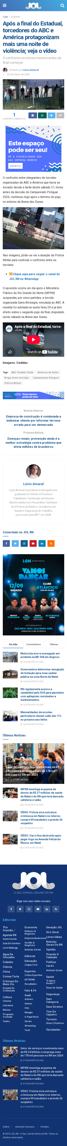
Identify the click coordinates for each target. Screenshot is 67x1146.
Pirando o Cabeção (52, 956)
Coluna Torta (11, 976)
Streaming (30, 1025)
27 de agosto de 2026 (17, 780)
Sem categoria (52, 1000)
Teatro (6, 1021)
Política (51, 962)
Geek (28, 995)
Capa (5, 17)
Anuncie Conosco (24, 1126)
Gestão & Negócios (30, 944)
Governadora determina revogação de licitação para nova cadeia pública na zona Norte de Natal (42, 673)
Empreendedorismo (35, 938)
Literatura (8, 1005)
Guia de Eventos (11, 943)
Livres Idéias (54, 936)
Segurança (53, 994)
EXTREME (30, 979)
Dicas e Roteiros (55, 1023)
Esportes (15, 17)
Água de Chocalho (9, 956)
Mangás (29, 1012)
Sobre (6, 1126)
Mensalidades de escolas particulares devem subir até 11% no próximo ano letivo (40, 716)
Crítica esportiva (33, 975)
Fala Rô (50, 966)
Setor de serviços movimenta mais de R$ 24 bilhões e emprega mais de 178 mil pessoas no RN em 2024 (33, 771)
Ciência (7, 966)
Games (28, 1003)
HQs (27, 1008)
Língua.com (31, 965)
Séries (28, 1021)
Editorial (30, 956)
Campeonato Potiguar (46, 378)
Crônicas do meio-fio (10, 983)
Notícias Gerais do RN (54, 943)
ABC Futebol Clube (22, 372)
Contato (44, 1126)
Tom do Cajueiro (51, 1013)
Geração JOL (54, 927)
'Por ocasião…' (9, 929)
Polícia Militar (13, 383)
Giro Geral (52, 932)
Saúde (50, 976)
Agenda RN (9, 935)
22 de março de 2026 (18, 74)
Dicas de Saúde (54, 987)
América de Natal (48, 372)
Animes (29, 999)
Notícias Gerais (33, 949)
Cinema (7, 1001)
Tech (27, 1030)
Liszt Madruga (10, 948)
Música (6, 1010)
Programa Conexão (8, 1015)
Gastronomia (10, 939)
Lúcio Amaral (31, 70)
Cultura (7, 997)
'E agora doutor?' (50, 982)
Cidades (8, 962)
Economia (31, 927)
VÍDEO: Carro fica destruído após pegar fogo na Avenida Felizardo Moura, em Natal (40, 839)
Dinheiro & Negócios (30, 932)
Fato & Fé (30, 990)
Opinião (51, 949)
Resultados (31, 984)
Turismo (51, 1019)
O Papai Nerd (31, 1017)
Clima (6, 971)
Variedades (53, 1029)
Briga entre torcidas (17, 378)
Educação (31, 960)
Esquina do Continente (9, 989)
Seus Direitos (54, 1006)
